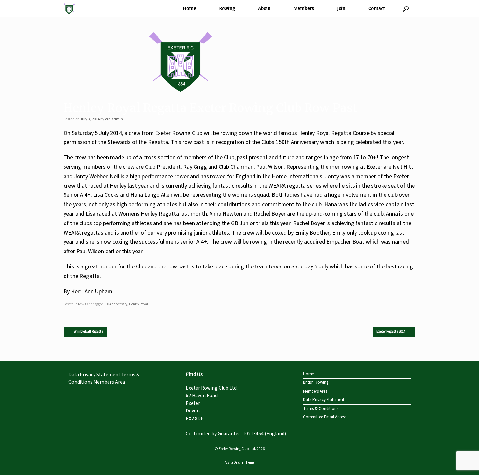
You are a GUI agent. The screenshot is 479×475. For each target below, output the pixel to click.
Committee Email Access (324, 417)
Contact (376, 8)
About (264, 8)
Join (341, 8)
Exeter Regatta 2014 (394, 331)
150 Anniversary (115, 304)
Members (303, 8)
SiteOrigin (235, 462)
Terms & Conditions (320, 408)
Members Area (109, 382)
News (82, 304)
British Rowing (315, 382)
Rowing (227, 8)
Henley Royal (138, 304)
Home (189, 8)
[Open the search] (405, 8)
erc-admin (114, 119)
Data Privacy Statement (94, 374)
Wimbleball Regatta (85, 331)
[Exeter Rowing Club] (69, 8)
